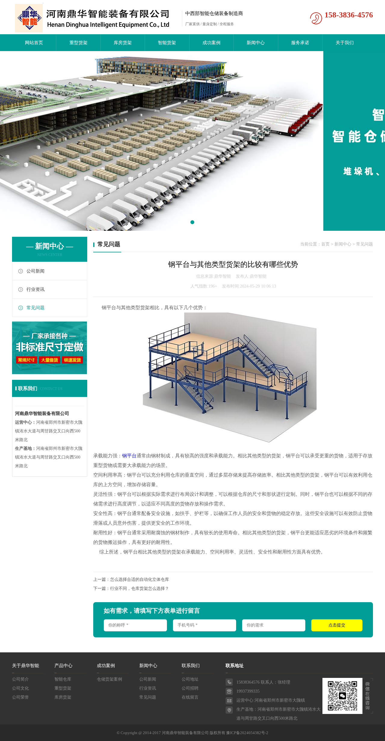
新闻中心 (256, 42)
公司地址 (190, 679)
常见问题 (35, 307)
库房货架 (123, 42)
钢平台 (129, 455)
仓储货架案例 (109, 679)
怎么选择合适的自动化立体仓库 (139, 579)
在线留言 (190, 697)
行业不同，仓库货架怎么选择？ (139, 588)
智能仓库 (62, 679)
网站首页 (34, 42)
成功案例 (211, 42)
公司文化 (20, 688)
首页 (325, 244)
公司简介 (20, 679)
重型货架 (78, 42)
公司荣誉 (20, 697)
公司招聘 (190, 688)
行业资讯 (35, 289)
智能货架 (167, 42)
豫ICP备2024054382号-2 (247, 732)
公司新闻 (35, 271)
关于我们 (345, 42)
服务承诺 (300, 42)
